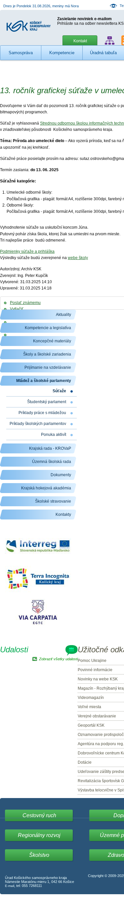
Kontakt (80, 41)
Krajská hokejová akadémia (46, 488)
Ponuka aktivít (53, 434)
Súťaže (59, 391)
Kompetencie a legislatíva (48, 327)
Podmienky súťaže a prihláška (27, 251)
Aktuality (63, 314)
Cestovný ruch (39, 815)
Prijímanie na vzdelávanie (47, 367)
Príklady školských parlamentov (38, 423)
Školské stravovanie (53, 501)
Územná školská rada (51, 461)
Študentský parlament (46, 402)
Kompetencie (61, 52)
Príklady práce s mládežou (42, 412)
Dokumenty (61, 475)
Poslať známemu (25, 302)
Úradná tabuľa (103, 52)
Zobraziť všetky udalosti (58, 659)
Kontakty (63, 514)
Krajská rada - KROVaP (50, 448)
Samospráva (21, 52)
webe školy (78, 257)
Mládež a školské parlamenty (43, 380)
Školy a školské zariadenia (47, 354)
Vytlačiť (16, 309)
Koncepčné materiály (52, 341)
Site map (109, 40)
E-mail (9, 886)
